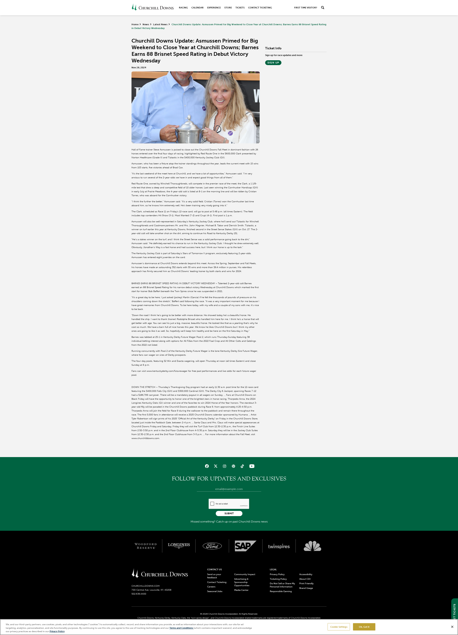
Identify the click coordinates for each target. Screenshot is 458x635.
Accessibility (305, 574)
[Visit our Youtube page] (251, 466)
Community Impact (244, 574)
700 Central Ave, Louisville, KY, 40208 (151, 590)
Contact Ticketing (260, 7)
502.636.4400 (138, 593)
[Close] (452, 627)
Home (134, 24)
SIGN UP (273, 62)
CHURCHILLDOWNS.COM (145, 586)
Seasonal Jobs (214, 591)
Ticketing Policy (278, 579)
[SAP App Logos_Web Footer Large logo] (246, 546)
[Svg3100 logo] (312, 546)
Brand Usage (306, 588)
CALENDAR (197, 7)
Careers (211, 586)
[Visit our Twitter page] (215, 466)
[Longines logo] (179, 546)
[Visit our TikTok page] (242, 466)
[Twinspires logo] (279, 546)
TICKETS (240, 7)
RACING (183, 7)
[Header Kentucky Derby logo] (152, 7)
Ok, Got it (364, 626)
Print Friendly (306, 583)
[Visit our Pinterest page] (233, 466)
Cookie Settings (338, 626)
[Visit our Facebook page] (206, 466)
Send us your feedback (214, 576)
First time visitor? (305, 7)
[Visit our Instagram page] (224, 466)
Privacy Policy (277, 574)
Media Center (241, 590)
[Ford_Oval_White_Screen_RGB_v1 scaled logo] (212, 546)
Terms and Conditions (181, 628)
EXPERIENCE (214, 7)
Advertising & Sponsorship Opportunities (241, 582)
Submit (229, 513)
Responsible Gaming (281, 591)
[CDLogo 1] (159, 573)
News (146, 24)
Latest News (160, 24)
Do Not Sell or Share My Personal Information (282, 585)
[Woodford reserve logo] (145, 546)
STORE (228, 7)
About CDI (305, 579)
